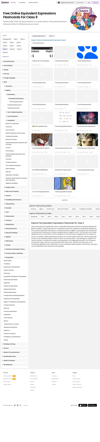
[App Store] (82, 405)
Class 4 (12, 42)
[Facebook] (17, 405)
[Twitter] (15, 405)
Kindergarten (7, 39)
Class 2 (22, 39)
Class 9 (5, 49)
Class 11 (19, 49)
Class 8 (19, 46)
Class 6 (5, 46)
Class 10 (12, 49)
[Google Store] (92, 405)
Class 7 (12, 46)
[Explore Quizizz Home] (5, 3)
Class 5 (19, 42)
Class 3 (5, 42)
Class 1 (16, 39)
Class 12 (5, 52)
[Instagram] (20, 405)
